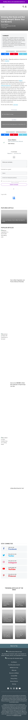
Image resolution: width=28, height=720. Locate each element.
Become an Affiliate (14, 673)
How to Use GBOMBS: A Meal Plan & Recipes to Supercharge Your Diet (17, 384)
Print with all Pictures (22, 51)
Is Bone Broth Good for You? (17, 488)
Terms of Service (14, 681)
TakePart (7, 61)
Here (23, 711)
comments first (17, 153)
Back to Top (14, 646)
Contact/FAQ (14, 676)
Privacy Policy (14, 678)
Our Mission (14, 662)
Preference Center (17, 715)
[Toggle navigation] (4, 7)
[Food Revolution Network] (14, 651)
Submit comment (14, 184)
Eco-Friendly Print (11, 51)
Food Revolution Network (14, 6)
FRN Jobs (14, 670)
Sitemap (14, 684)
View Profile (11, 143)
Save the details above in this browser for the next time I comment (15, 182)
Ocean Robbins (4, 24)
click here (15, 104)
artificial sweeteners (5, 85)
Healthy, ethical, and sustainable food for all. (14, 1)
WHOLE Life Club (14, 667)
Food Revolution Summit (14, 665)
